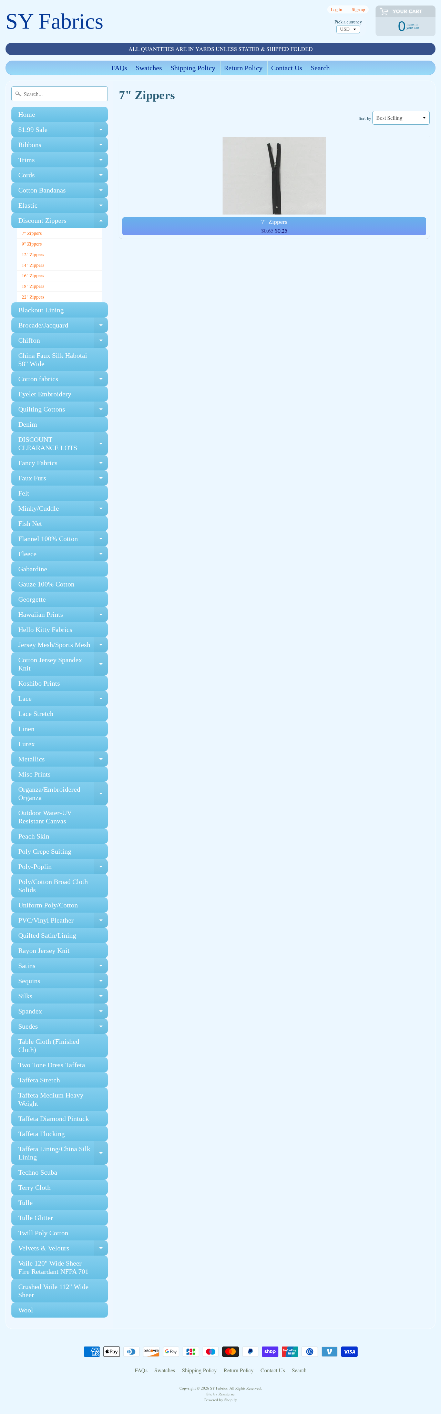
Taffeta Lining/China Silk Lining (63, 1153)
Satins (63, 967)
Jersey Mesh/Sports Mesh (63, 646)
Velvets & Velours (63, 1250)
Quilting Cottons (63, 411)
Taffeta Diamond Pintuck (53, 1118)
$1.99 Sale (63, 131)
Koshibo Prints (39, 683)
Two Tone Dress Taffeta (51, 1065)
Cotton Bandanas (63, 192)
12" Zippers (33, 254)
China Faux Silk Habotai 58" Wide (52, 359)
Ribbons (63, 146)
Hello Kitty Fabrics (45, 629)
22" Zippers (33, 297)
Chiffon (63, 342)
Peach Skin (33, 836)
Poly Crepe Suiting (44, 851)
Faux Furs (63, 480)
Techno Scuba (37, 1172)
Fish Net (30, 523)
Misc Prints (34, 774)
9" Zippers (32, 244)
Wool (25, 1310)
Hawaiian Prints (63, 616)
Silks (63, 998)
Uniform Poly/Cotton (48, 905)
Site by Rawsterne (220, 1393)
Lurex (26, 744)
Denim (27, 424)
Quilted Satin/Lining (47, 935)
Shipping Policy (193, 68)
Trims (63, 161)
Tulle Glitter (35, 1217)
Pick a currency (348, 21)
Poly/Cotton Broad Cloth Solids (53, 886)
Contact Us (286, 68)
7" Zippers (32, 233)
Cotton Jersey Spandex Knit (63, 664)
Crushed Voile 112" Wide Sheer (53, 1291)
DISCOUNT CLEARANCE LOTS (63, 444)
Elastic (63, 207)
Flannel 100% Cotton (63, 540)
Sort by (365, 118)
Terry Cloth (34, 1187)
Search (320, 68)
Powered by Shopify (220, 1399)
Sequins (63, 982)
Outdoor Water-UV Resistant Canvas (45, 817)
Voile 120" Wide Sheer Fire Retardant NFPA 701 (53, 1267)
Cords (63, 177)
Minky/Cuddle (63, 510)
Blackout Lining (41, 310)
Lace (63, 700)
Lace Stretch (35, 713)
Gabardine (32, 569)
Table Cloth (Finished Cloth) (48, 1045)
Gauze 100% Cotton (46, 584)
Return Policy (243, 68)
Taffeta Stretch (39, 1080)
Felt (23, 493)
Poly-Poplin (63, 868)
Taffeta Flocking (41, 1133)
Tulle (25, 1202)
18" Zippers (33, 286)
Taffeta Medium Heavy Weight (50, 1099)
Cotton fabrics (63, 380)
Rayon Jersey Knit (44, 950)
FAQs (119, 68)
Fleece (63, 555)
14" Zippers (33, 265)
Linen (26, 728)
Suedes (63, 1028)
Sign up (358, 9)
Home (26, 114)
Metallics (63, 761)
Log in (336, 9)
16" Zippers (33, 275)
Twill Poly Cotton (43, 1233)
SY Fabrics (54, 21)
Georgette (32, 599)
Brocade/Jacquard (63, 327)
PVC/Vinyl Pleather (63, 922)
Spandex (63, 1013)
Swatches (149, 68)
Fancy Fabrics (63, 464)
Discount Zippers (63, 222)
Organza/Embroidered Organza (63, 794)
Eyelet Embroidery (44, 394)
